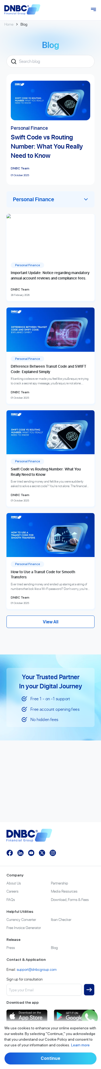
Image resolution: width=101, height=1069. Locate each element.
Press (10, 947)
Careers (12, 891)
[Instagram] (53, 853)
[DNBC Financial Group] (22, 9)
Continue (50, 1058)
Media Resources (64, 891)
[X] (42, 853)
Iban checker (61, 919)
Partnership (59, 883)
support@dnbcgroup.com (37, 969)
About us (13, 883)
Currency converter (21, 919)
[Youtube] (31, 853)
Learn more (80, 1045)
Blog (54, 947)
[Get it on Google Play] (74, 1016)
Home (8, 24)
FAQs (10, 899)
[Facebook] (9, 853)
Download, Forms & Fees (70, 899)
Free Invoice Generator (23, 927)
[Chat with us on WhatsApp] (90, 1018)
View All (50, 622)
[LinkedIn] (20, 853)
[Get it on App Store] (26, 1016)
